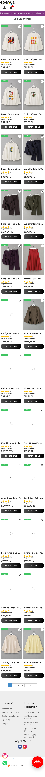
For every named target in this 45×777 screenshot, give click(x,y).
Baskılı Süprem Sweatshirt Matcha (34, 114)
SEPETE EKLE (11, 72)
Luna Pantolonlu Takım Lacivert (34, 169)
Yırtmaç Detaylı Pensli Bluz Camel (34, 333)
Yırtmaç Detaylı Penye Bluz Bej (11, 662)
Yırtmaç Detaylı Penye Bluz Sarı (34, 662)
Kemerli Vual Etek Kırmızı (34, 278)
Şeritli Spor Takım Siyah (34, 498)
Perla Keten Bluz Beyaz (11, 553)
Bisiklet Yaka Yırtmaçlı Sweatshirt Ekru (34, 388)
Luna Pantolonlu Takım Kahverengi (11, 224)
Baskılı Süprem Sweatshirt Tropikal (34, 59)
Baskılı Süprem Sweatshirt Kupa (11, 114)
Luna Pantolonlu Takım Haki (34, 224)
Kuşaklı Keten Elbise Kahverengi (11, 443)
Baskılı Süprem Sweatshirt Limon (11, 169)
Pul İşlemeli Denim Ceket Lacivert (11, 333)
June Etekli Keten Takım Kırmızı (11, 498)
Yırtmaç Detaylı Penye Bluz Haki (34, 607)
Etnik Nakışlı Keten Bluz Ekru (34, 443)
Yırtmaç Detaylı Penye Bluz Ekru (11, 607)
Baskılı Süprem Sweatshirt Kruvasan (11, 59)
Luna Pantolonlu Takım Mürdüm (11, 278)
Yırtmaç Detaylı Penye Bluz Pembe (34, 553)
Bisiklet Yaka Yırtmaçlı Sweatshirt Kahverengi (11, 388)
